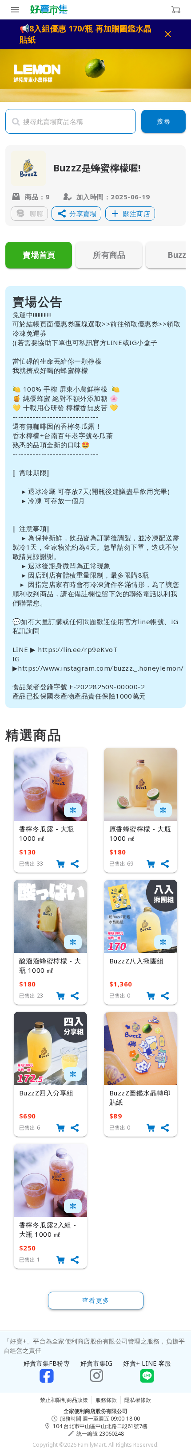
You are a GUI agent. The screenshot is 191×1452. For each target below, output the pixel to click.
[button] (76, 213)
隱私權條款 (137, 1400)
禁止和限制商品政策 (64, 1400)
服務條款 (106, 1400)
